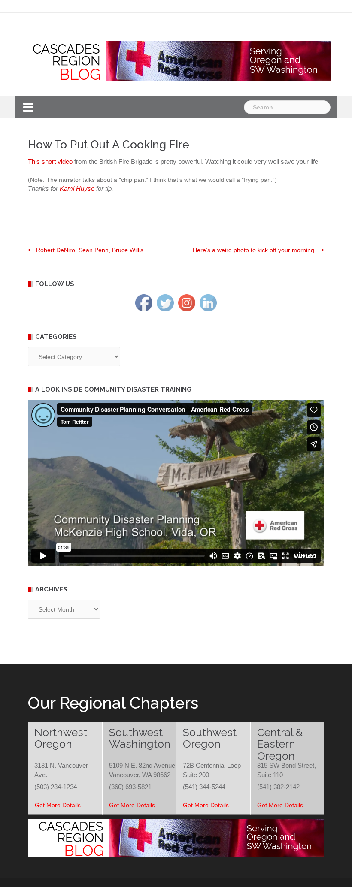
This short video (50, 161)
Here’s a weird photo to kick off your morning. (254, 250)
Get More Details (58, 805)
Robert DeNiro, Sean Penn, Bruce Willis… (92, 250)
